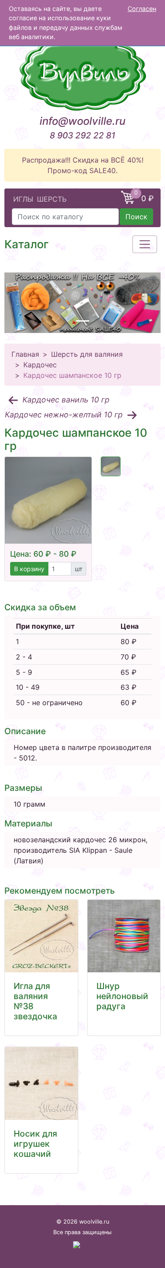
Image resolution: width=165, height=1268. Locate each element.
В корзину (29, 568)
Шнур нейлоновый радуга (122, 996)
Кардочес (40, 364)
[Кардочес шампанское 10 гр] (48, 500)
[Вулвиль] (82, 72)
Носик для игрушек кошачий (35, 1143)
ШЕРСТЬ (51, 199)
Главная (25, 354)
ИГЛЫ (23, 199)
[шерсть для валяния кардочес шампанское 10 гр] (110, 466)
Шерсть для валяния (87, 354)
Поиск (136, 216)
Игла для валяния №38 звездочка (35, 1001)
